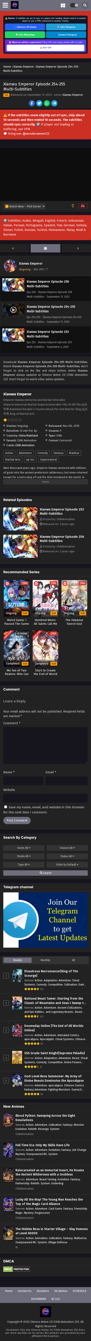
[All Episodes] (45, 248)
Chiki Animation (24, 445)
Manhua (74, 453)
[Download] (83, 205)
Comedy (43, 453)
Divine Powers (73, 1062)
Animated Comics (68, 1035)
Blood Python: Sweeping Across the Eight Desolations (45, 1118)
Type (22, 864)
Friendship (80, 1208)
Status (66, 856)
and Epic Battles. (34, 1011)
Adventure (25, 453)
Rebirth (32, 1129)
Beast (75, 1058)
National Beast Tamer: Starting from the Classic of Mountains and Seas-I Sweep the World (55, 1001)
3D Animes (61, 1291)
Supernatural (48, 459)
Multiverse (80, 1238)
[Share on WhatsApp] (47, 103)
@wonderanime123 (36, 134)
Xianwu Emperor (73, 94)
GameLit (77, 1089)
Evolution (54, 1149)
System (54, 1129)
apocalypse (31, 1039)
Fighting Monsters (59, 1089)
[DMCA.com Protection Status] (16, 1271)
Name (9, 772)
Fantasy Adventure (35, 1089)
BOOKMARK (38, 1298)
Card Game (55, 1208)
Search (46, 873)
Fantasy (58, 453)
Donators (43, 1291)
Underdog (57, 1183)
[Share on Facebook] (32, 103)
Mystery (20, 1154)
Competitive (55, 984)
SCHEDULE (79, 1291)
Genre (22, 847)
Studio (22, 856)
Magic (19, 1212)
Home (9, 1291)
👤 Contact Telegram (66, 34)
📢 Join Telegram (66, 27)
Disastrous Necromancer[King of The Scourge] (51, 973)
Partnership (22, 1183)
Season (66, 847)
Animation (41, 1238)
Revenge (43, 1129)
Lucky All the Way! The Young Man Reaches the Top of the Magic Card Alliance (49, 1202)
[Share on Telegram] (54, 103)
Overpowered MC (36, 1154)
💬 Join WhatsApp (25, 34)
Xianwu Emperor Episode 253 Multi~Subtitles (62, 511)
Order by (66, 864)
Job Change (79, 1149)
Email (51, 772)
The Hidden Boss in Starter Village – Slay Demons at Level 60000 (51, 1231)
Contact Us (25, 1291)
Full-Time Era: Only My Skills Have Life (42, 1145)
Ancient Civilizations (69, 1007)
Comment (12, 723)
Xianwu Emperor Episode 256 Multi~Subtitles (62, 539)
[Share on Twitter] (39, 103)
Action (9, 453)
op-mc (30, 459)
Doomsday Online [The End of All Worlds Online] (53, 1028)
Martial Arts (12, 459)
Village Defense (57, 1242)
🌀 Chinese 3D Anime (25, 27)
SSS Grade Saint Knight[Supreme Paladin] (54, 1053)
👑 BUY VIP (45, 48)
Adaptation (50, 980)
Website (9, 790)
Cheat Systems (64, 1039)
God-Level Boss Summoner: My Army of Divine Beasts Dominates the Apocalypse (54, 1078)
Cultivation (70, 984)
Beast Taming (48, 1179)
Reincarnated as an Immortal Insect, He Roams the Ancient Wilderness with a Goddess (49, 1172)
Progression (42, 1212)
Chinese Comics (74, 1085)
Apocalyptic (47, 1039)
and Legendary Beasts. (60, 1011)
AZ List (55, 1298)
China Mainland (28, 435)
